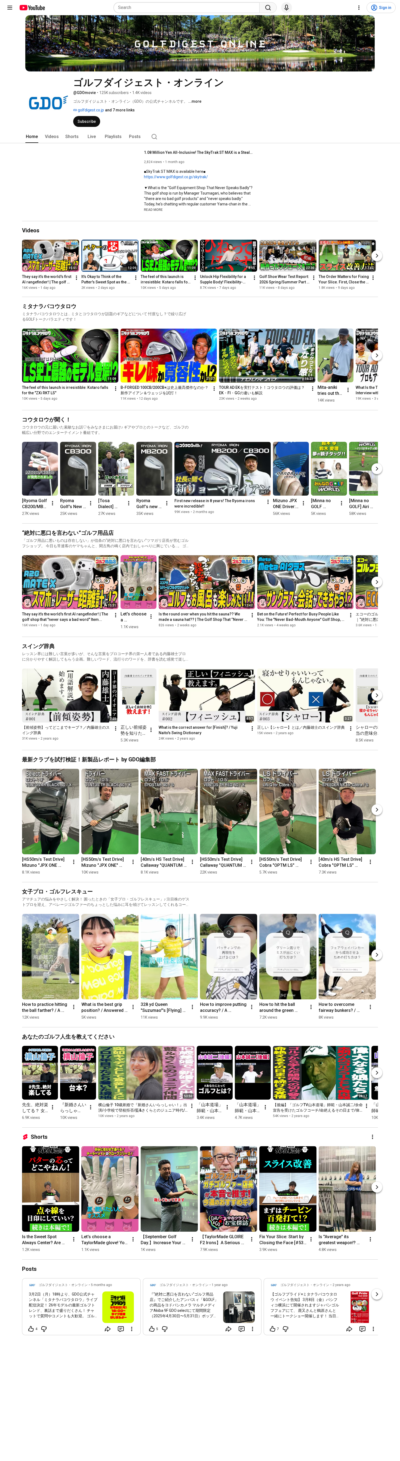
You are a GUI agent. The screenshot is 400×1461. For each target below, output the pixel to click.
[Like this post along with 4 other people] (31, 1329)
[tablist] (200, 136)
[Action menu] (131, 1329)
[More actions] (76, 277)
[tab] (31, 136)
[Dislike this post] (43, 1329)
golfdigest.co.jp (90, 110)
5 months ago (101, 1285)
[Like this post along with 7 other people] (272, 1329)
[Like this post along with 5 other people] (151, 1329)
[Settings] (359, 7)
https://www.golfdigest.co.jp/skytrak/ (176, 177)
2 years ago (341, 1285)
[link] (81, 1308)
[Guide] (10, 7)
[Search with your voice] (286, 7)
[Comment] (120, 1329)
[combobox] (188, 7)
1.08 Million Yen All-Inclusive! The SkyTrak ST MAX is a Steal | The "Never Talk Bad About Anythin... (198, 152)
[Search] (268, 7)
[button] (153, 209)
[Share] (107, 1329)
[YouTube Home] (32, 7)
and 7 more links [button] (120, 110)
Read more (153, 210)
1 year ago (219, 1285)
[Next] (376, 255)
